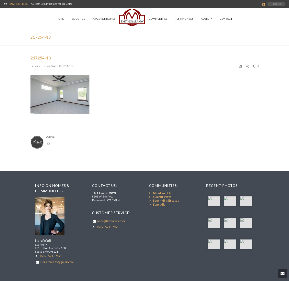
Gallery (206, 18)
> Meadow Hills (160, 193)
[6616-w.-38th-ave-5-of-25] (214, 244)
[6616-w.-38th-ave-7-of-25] (246, 201)
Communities (158, 18)
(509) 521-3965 (18, 3)
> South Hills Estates (164, 200)
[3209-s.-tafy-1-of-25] (214, 201)
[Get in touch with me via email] (48, 144)
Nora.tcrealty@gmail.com (57, 262)
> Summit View (160, 196)
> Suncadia (157, 204)
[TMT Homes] (132, 17)
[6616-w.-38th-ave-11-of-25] (246, 244)
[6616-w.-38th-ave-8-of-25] (246, 223)
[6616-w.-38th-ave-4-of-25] (230, 223)
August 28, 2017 (60, 66)
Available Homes (104, 18)
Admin (37, 66)
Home (60, 18)
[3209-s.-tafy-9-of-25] (230, 201)
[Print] (240, 66)
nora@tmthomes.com (111, 221)
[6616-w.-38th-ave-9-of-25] (230, 244)
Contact (226, 18)
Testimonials (184, 18)
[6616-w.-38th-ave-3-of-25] (214, 223)
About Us (78, 18)
